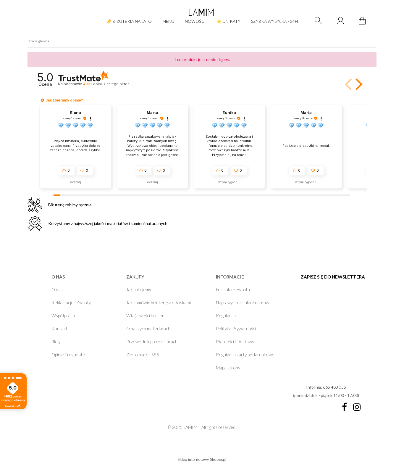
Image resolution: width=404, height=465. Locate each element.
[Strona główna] (202, 12)
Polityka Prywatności (236, 328)
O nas (57, 289)
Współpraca (63, 315)
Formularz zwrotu (233, 289)
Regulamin (226, 315)
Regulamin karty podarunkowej (245, 354)
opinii (107, 84)
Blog (55, 341)
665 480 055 (334, 387)
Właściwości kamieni (145, 315)
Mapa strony (228, 367)
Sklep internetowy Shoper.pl (202, 459)
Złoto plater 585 (142, 354)
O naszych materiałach (148, 328)
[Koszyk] (363, 24)
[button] (357, 84)
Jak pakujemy (138, 289)
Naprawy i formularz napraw (242, 302)
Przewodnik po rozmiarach (151, 341)
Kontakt (59, 328)
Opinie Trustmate (68, 354)
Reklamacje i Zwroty (71, 302)
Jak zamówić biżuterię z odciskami (158, 302)
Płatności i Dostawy (235, 341)
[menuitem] (129, 21)
